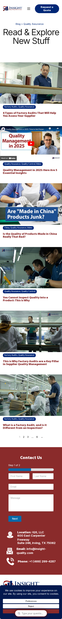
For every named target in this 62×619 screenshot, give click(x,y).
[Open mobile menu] (28, 9)
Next (15, 518)
